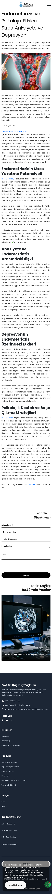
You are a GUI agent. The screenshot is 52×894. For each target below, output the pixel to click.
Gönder (26, 575)
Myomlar (5, 776)
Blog (3, 802)
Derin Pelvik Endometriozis (15, 131)
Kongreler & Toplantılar (11, 745)
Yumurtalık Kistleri (9, 785)
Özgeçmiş (6, 741)
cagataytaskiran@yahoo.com (17, 705)
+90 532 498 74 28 (12, 701)
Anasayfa (5, 736)
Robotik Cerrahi (8, 771)
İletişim (4, 806)
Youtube (31, 484)
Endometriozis (8, 418)
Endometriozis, (8, 179)
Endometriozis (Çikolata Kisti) (13, 780)
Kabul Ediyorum (15, 885)
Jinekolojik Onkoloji (9, 762)
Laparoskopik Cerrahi (10, 767)
